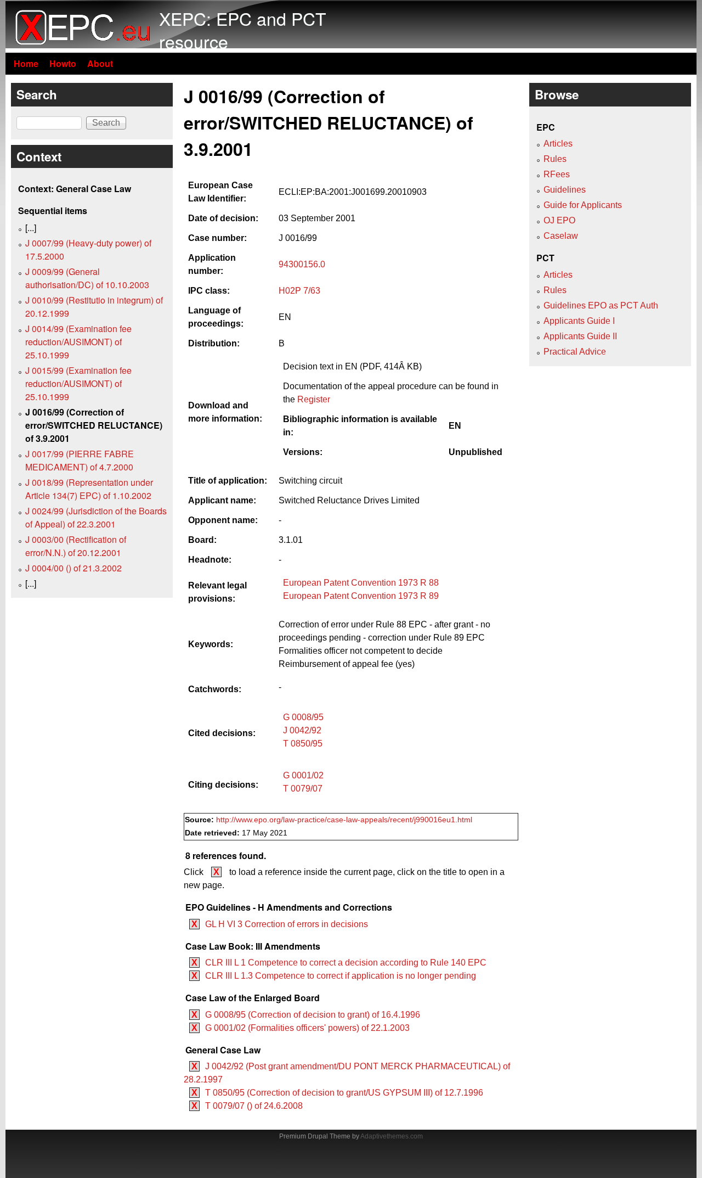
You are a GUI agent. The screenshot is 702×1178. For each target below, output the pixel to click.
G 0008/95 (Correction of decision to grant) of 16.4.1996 (312, 1014)
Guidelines (565, 189)
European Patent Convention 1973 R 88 (361, 582)
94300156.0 (302, 264)
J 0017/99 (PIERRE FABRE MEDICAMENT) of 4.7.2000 (79, 460)
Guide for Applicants (583, 205)
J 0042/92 (302, 730)
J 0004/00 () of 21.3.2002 (73, 568)
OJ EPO (559, 220)
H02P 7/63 (299, 290)
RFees (557, 174)
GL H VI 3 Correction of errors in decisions (286, 924)
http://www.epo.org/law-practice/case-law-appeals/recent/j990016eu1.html (344, 820)
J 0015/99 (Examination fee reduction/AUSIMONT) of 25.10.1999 (78, 383)
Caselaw (561, 235)
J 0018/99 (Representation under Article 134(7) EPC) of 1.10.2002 (89, 489)
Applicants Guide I (579, 321)
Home (26, 63)
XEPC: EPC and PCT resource (242, 29)
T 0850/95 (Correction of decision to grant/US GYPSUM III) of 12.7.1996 (344, 1092)
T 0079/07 (302, 788)
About (100, 63)
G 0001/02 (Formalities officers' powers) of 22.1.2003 (307, 1028)
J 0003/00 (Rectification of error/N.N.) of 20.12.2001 (75, 546)
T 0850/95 (302, 743)
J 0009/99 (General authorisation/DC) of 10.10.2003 (87, 278)
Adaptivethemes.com (391, 1136)
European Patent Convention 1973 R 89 (361, 596)
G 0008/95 (303, 717)
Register (313, 399)
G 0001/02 (303, 775)
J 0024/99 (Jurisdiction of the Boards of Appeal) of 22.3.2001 (96, 517)
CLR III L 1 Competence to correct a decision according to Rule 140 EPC (345, 962)
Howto (62, 63)
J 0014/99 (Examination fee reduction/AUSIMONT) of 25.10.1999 (78, 341)
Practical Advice (575, 351)
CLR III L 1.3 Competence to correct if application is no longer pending (340, 975)
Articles (558, 143)
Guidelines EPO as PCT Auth (601, 305)
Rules (555, 159)
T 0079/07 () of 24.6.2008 (254, 1105)
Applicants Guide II (580, 336)
